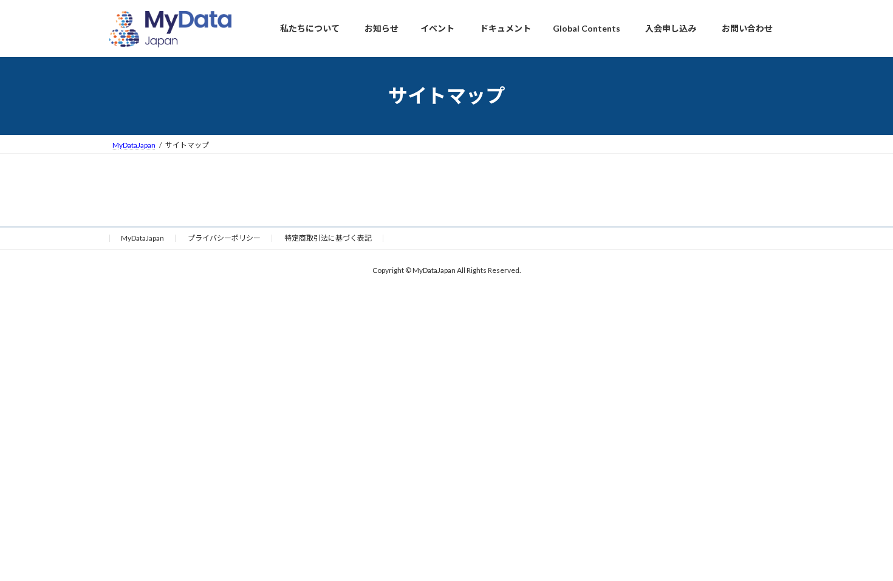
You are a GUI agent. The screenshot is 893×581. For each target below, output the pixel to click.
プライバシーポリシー (224, 237)
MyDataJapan (142, 237)
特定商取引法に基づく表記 (328, 237)
